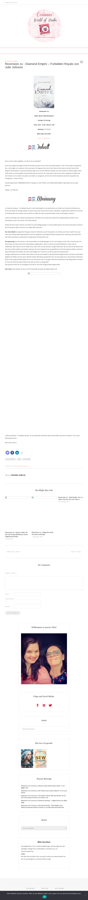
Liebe (19, 459)
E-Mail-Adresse (9, 600)
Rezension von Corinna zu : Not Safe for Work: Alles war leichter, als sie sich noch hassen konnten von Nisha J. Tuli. (43, 796)
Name (7, 594)
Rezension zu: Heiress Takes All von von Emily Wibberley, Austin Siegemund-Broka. (16, 534)
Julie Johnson (10, 459)
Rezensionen (12, 61)
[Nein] (85, 895)
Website (7, 606)
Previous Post (13, 552)
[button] (7, 453)
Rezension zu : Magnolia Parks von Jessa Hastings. (42, 533)
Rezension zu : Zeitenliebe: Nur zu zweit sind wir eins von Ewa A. (70, 498)
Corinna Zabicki (22, 466)
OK (45, 897)
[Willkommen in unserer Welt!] (44, 684)
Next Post (76, 552)
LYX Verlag (26, 459)
